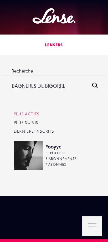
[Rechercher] (95, 85)
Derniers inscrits (34, 131)
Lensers (54, 45)
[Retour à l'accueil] (54, 16)
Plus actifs (27, 114)
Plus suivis (26, 122)
